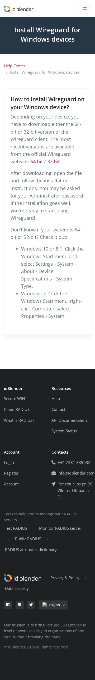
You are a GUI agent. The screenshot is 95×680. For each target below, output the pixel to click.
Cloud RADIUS (17, 409)
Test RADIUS (16, 528)
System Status (64, 431)
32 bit (53, 161)
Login (9, 462)
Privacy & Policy (64, 578)
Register (11, 473)
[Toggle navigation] (85, 8)
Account (11, 484)
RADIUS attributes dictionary (31, 549)
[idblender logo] (19, 8)
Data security (17, 588)
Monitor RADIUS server (60, 528)
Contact (58, 409)
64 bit (36, 161)
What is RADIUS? (19, 420)
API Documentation (69, 420)
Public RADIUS (28, 539)
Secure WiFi (14, 398)
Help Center (14, 66)
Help (55, 398)
